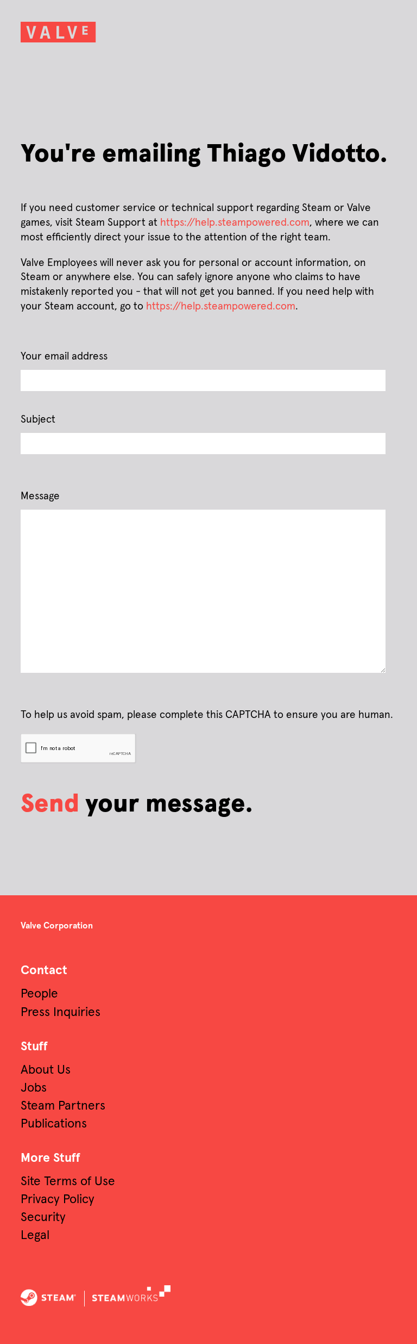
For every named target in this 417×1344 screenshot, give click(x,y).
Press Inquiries (60, 1012)
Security (43, 1217)
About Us (46, 1070)
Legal (35, 1235)
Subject (38, 419)
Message (40, 496)
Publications (54, 1124)
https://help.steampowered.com (234, 223)
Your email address (64, 356)
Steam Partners (63, 1106)
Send (50, 804)
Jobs (34, 1088)
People (39, 994)
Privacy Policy (57, 1199)
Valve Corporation (57, 925)
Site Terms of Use (68, 1181)
